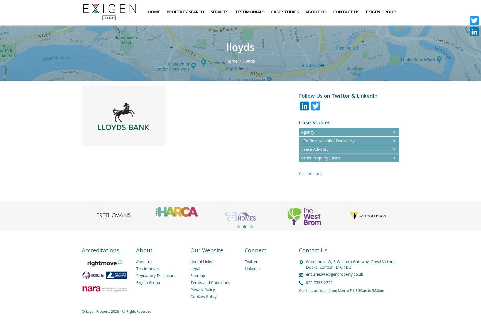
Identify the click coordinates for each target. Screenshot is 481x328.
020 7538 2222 (319, 282)
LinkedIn (252, 268)
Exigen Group (148, 282)
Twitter (251, 261)
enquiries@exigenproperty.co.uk (334, 274)
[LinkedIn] (474, 31)
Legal (195, 268)
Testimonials (147, 268)
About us (144, 261)
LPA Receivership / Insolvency (328, 140)
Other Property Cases (320, 158)
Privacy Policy (202, 289)
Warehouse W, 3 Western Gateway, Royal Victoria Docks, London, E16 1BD (351, 264)
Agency (307, 132)
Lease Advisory (314, 149)
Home (231, 61)
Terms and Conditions (210, 282)
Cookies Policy (203, 296)
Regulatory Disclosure (156, 275)
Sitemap (197, 275)
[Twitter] (474, 20)
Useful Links (201, 261)
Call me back (310, 173)
